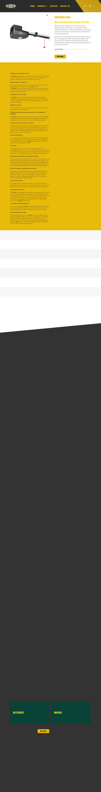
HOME (32, 6)
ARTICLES (54, 6)
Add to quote (60, 56)
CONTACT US (65, 6)
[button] (94, 6)
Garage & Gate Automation (73, 49)
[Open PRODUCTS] (47, 6)
